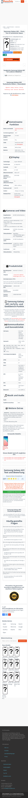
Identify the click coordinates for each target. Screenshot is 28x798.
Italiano (10, 794)
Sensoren (16, 89)
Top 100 (5, 773)
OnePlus (5, 629)
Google (21, 627)
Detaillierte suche (7, 776)
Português (14, 794)
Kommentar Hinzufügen (14, 492)
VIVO (20, 629)
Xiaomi (20, 624)
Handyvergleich (6, 767)
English (14, 793)
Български (21, 794)
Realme (13, 629)
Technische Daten (7, 764)
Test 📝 (4, 55)
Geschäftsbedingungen (9, 753)
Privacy (6, 756)
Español (18, 793)
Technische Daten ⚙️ (7, 52)
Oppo (4, 632)
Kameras (16, 87)
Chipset (5, 770)
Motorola (13, 627)
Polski (18, 794)
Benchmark (21, 89)
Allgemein (8, 87)
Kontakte (6, 750)
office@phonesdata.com (9, 788)
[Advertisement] (14, 14)
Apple (4, 624)
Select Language (5, 793)
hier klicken (15, 95)
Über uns (6, 747)
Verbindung (7, 89)
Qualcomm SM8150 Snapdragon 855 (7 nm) (19, 275)
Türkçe (7, 794)
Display (12, 87)
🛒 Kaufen (9, 60)
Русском (4, 794)
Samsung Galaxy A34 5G (16, 318)
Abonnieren (22, 641)
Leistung (21, 87)
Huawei (5, 627)
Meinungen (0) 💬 (17, 52)
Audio (12, 89)
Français (21, 793)
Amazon (20, 144)
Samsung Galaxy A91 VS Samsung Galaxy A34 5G (14, 457)
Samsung (13, 624)
